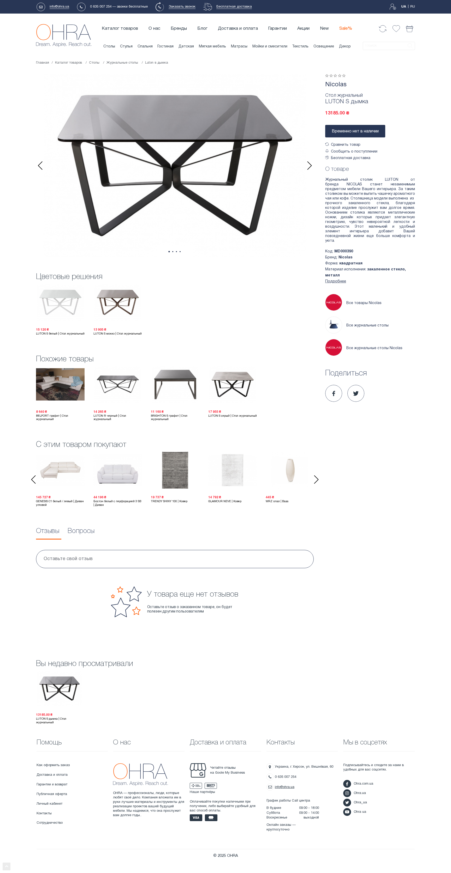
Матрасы (239, 46)
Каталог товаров (120, 29)
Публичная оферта (52, 794)
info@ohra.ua (59, 6)
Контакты (44, 813)
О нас (154, 29)
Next (309, 165)
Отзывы (47, 531)
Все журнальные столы (367, 325)
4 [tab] (180, 251)
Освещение (323, 46)
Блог (202, 29)
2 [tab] (172, 251)
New (324, 29)
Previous (40, 165)
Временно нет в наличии (355, 131)
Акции (303, 29)
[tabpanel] (175, 165)
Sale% (345, 29)
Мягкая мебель (212, 46)
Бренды (179, 29)
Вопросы (81, 531)
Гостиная (165, 46)
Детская (186, 46)
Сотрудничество (50, 822)
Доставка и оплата (238, 29)
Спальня (145, 46)
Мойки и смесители (269, 46)
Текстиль (300, 46)
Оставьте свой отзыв (68, 559)
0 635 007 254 (100, 6)
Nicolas (336, 85)
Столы (109, 46)
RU (412, 6)
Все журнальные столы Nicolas (374, 348)
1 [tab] (169, 251)
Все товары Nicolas (364, 303)
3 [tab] (176, 251)
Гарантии (277, 29)
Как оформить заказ (53, 765)
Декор (345, 46)
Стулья (126, 46)
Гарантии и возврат (52, 784)
